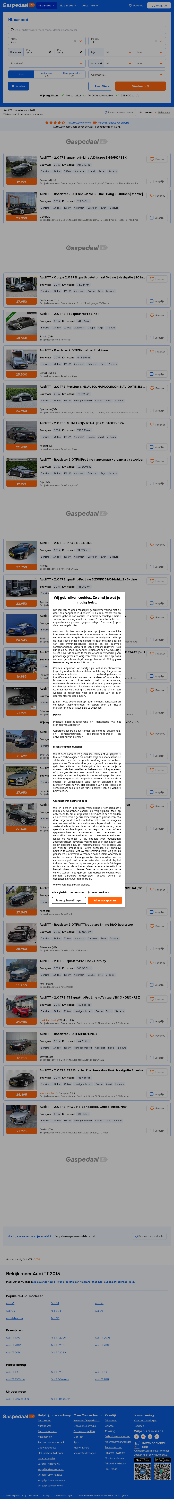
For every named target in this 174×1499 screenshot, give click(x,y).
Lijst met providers (98, 892)
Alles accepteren (105, 900)
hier (93, 662)
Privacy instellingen (69, 900)
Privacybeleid (59, 892)
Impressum (77, 892)
